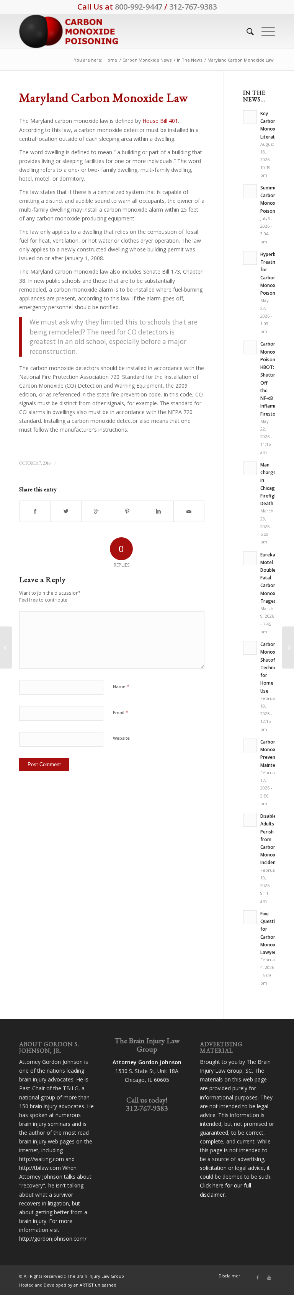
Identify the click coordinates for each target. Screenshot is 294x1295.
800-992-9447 (138, 7)
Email (120, 712)
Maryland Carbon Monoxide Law (103, 98)
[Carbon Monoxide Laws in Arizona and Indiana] (6, 647)
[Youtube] (269, 1277)
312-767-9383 (193, 7)
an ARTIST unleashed (95, 1285)
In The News (189, 60)
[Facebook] (257, 1277)
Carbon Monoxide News (147, 60)
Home (111, 60)
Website (121, 738)
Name (121, 686)
